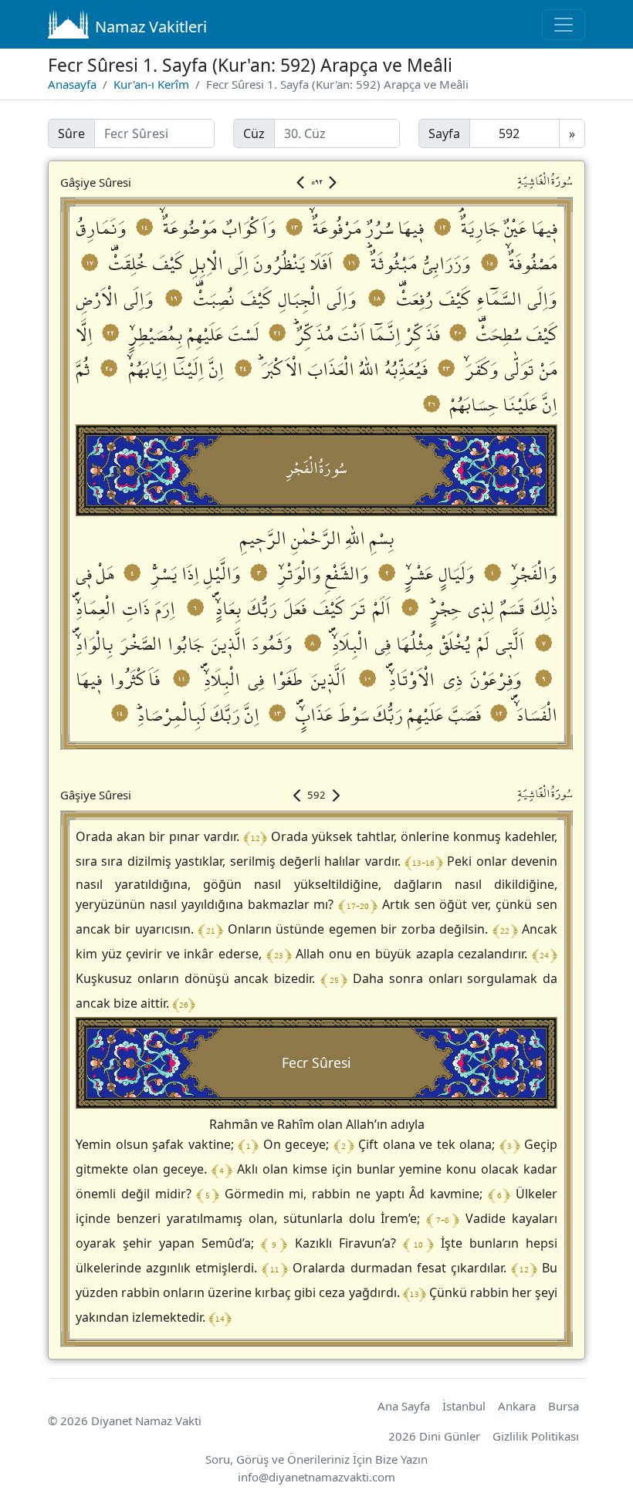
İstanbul (464, 1406)
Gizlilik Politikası (536, 1436)
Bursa (563, 1406)
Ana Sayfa (403, 1406)
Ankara (517, 1406)
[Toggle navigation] (563, 24)
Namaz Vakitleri (151, 26)
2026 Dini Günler (434, 1436)
